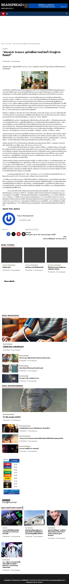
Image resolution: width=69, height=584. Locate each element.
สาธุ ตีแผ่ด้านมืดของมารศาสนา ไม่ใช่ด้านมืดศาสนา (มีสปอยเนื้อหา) (34, 428)
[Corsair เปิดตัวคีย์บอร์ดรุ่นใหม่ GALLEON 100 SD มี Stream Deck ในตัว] (11, 518)
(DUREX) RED (7, 267)
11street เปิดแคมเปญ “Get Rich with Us (54, 238)
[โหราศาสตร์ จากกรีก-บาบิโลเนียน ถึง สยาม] (10, 378)
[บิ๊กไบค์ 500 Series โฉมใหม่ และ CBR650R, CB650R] (57, 255)
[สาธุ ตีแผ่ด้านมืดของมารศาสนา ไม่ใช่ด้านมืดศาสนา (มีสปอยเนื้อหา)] (10, 428)
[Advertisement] (34, 28)
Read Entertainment (8, 414)
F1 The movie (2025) (12, 417)
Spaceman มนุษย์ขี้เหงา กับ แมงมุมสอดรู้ (29, 448)
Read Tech (5, 528)
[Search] (66, 13)
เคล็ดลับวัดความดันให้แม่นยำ (13, 346)
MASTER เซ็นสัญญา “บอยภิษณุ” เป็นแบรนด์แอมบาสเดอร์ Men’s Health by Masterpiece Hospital (57, 532)
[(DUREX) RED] (11, 255)
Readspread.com (15, 5)
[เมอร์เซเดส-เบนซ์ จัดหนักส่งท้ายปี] (34, 255)
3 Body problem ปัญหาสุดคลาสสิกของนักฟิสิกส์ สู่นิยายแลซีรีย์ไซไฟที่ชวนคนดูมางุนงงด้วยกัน (41, 438)
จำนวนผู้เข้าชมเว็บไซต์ (9, 502)
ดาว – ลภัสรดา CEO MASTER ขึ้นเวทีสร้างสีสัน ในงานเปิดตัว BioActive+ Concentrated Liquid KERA (11, 564)
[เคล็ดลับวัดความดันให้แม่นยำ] (34, 330)
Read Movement (11, 265)
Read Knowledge (7, 344)
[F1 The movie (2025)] (34, 400)
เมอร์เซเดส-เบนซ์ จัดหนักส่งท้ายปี (34, 267)
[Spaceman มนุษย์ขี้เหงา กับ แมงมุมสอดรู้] (10, 448)
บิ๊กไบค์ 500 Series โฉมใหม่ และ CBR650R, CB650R (57, 268)
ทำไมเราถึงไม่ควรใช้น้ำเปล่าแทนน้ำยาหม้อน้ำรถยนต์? (31, 368)
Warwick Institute (33, 229)
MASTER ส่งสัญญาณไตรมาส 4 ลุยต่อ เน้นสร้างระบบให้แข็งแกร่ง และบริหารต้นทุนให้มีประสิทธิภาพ (34, 532)
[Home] (3, 13)
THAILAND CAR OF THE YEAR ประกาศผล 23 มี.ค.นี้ (40, 234)
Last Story (5, 49)
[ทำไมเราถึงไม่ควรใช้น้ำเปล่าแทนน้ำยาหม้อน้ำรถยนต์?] (10, 368)
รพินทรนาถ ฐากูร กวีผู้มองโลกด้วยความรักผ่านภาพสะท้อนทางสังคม (34, 358)
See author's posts (25, 220)
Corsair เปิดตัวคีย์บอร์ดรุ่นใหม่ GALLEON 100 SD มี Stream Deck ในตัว (11, 532)
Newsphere (29, 582)
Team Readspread (16, 61)
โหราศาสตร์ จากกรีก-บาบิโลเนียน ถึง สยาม (29, 378)
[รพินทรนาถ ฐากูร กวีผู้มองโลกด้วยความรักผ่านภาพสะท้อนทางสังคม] (10, 358)
